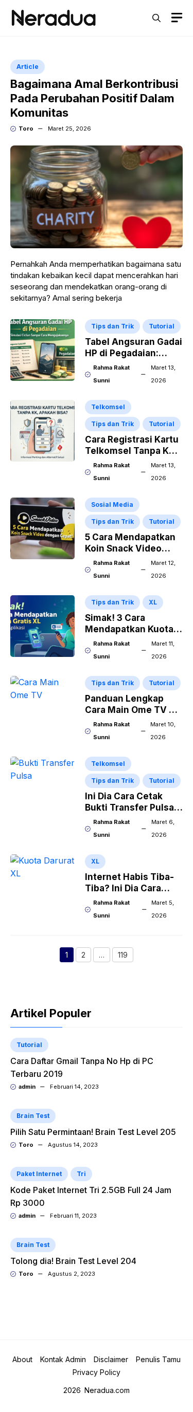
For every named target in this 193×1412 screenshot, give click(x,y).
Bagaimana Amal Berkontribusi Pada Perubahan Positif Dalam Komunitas (94, 98)
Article (27, 66)
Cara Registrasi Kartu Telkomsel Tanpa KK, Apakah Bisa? (132, 450)
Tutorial (161, 326)
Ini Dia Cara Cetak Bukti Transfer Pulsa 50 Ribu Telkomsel (129, 807)
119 (125, 956)
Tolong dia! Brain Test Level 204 (73, 1261)
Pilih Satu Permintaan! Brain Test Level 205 (93, 1132)
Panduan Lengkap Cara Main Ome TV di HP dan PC (131, 709)
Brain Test (32, 1116)
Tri (81, 1174)
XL (153, 602)
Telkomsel (108, 407)
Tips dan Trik (112, 326)
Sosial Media (112, 504)
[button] (156, 18)
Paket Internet (39, 1174)
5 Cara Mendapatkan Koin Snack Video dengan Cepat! (130, 548)
